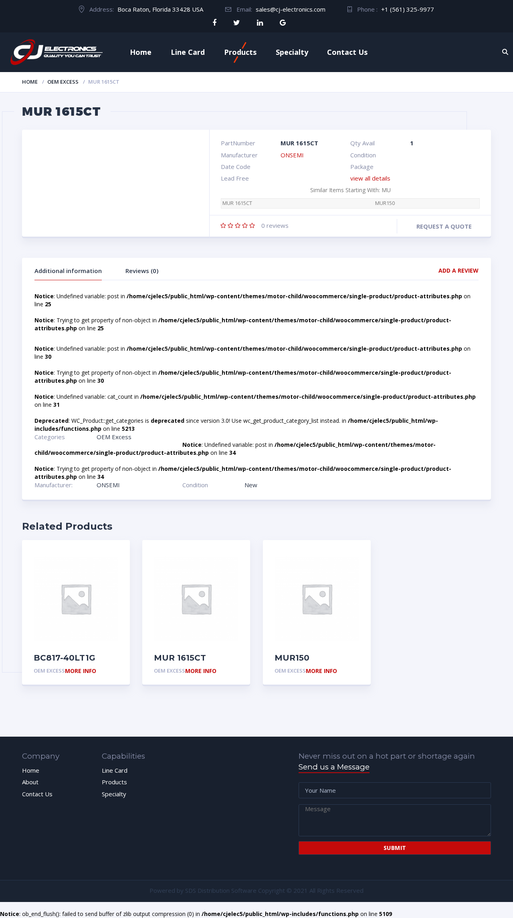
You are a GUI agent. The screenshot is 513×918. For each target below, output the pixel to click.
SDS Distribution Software (220, 890)
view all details (370, 178)
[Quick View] (115, 555)
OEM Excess (63, 81)
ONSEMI (292, 155)
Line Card (188, 52)
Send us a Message (334, 766)
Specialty (292, 52)
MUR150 (385, 203)
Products (240, 52)
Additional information (68, 271)
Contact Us (347, 52)
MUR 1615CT (237, 203)
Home (140, 52)
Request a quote (444, 226)
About (30, 782)
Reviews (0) (141, 271)
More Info (80, 671)
